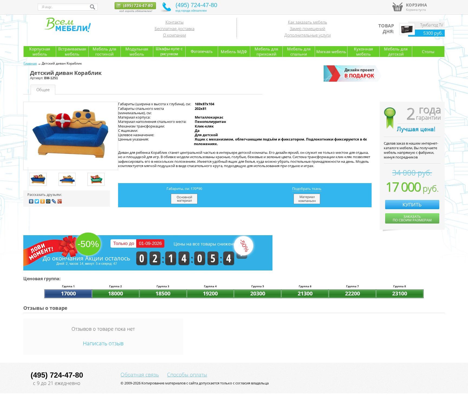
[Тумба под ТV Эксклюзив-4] (407, 33)
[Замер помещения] (353, 80)
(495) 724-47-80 (137, 5)
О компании (174, 35)
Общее (43, 89)
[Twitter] (37, 201)
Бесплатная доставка (174, 28)
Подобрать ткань (306, 188)
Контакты (174, 22)
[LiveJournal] (54, 201)
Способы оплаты (187, 374)
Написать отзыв (103, 343)
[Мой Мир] (48, 201)
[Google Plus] (60, 201)
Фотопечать (202, 51)
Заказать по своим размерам (412, 218)
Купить (412, 204)
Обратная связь (140, 374)
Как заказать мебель (307, 22)
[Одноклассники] (43, 201)
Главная (30, 63)
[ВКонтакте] (31, 201)
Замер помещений (307, 28)
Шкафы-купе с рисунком (169, 51)
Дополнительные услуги (307, 35)
